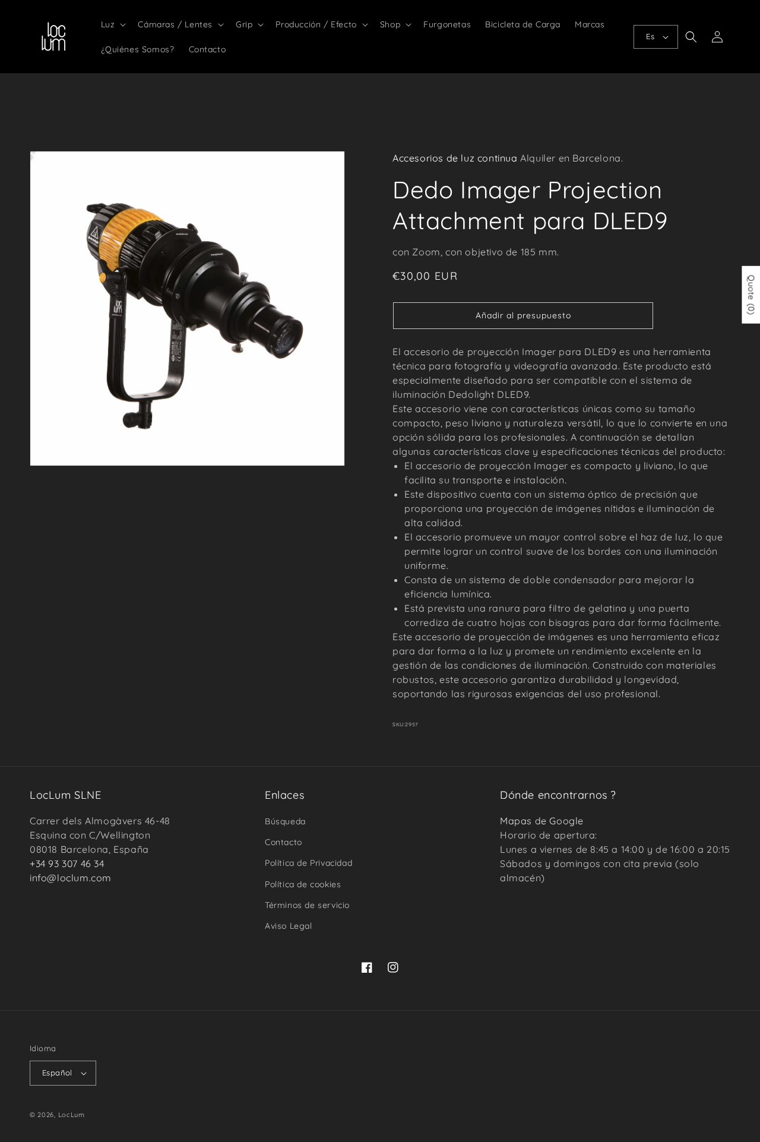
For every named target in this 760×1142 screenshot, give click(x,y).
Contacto (283, 842)
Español (57, 1072)
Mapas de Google (542, 821)
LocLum (71, 1115)
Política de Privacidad (308, 863)
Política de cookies (303, 884)
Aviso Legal (288, 925)
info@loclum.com (71, 878)
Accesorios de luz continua (455, 158)
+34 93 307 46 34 (67, 863)
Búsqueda (285, 821)
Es (650, 36)
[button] (112, 24)
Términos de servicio (307, 905)
